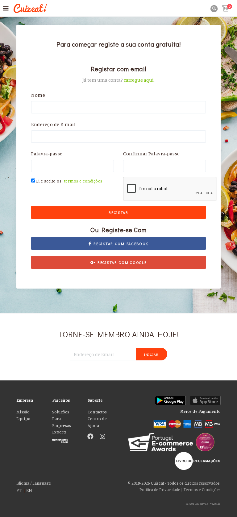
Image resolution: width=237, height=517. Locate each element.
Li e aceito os (69, 180)
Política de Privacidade (159, 489)
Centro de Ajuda (97, 422)
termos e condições (83, 180)
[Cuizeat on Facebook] (90, 437)
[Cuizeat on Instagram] (102, 437)
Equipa (23, 418)
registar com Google (121, 262)
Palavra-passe (47, 153)
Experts (59, 431)
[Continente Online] (65, 439)
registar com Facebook (120, 243)
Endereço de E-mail (53, 124)
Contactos (97, 411)
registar (118, 212)
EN (29, 490)
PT (19, 490)
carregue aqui (139, 80)
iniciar (151, 354)
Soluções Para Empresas (61, 418)
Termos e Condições (202, 489)
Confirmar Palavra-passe (151, 153)
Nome (38, 95)
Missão (23, 411)
